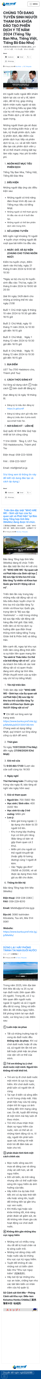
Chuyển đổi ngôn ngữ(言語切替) (18, 1372)
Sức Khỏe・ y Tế (20, 66)
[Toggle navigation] (4, 1376)
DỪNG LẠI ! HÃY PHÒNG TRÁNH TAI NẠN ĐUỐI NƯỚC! (20, 949)
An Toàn (18, 957)
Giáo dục (18, 531)
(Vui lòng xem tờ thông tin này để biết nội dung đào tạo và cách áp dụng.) (19, 478)
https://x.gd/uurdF (15, 408)
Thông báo (28, 66)
